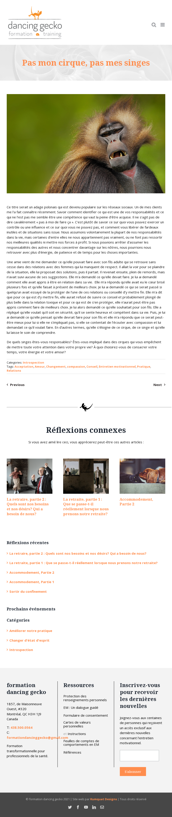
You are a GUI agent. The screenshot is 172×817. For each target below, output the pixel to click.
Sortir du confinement (28, 591)
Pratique (143, 366)
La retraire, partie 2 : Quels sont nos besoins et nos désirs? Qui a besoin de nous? (28, 506)
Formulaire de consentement (85, 715)
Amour (40, 366)
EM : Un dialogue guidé (80, 707)
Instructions (77, 734)
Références (72, 752)
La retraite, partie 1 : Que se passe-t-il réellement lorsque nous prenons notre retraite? (86, 506)
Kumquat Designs (103, 799)
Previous (17, 384)
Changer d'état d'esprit (29, 640)
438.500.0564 (21, 727)
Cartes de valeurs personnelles (77, 724)
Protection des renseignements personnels (85, 698)
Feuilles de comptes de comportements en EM (81, 742)
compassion (76, 366)
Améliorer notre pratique (30, 630)
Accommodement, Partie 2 (136, 502)
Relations (14, 371)
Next (157, 384)
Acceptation (24, 366)
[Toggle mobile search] (154, 24)
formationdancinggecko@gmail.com (37, 737)
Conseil (91, 366)
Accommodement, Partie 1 (31, 582)
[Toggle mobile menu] (163, 24)
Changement (56, 366)
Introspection (33, 362)
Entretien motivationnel (117, 366)
